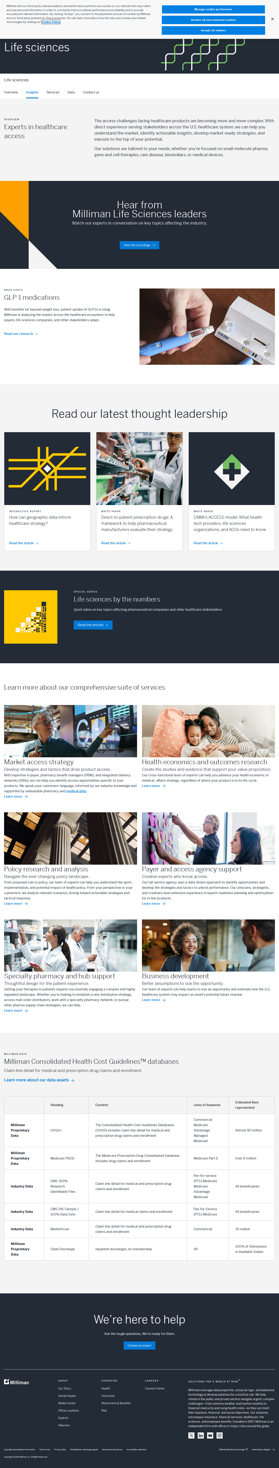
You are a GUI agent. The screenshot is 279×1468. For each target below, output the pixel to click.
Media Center (67, 1403)
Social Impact (67, 1396)
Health (106, 1388)
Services (53, 92)
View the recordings (137, 245)
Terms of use (44, 1449)
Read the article (21, 543)
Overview (11, 92)
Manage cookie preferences (213, 9)
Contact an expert (139, 1345)
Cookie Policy (51, 22)
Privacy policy (60, 1449)
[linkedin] (201, 1435)
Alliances (64, 1425)
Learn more (13, 796)
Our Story (64, 1388)
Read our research (18, 334)
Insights (32, 92)
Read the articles (91, 625)
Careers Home (154, 1388)
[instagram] (220, 1435)
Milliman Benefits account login (232, 1449)
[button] (47, 491)
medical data (76, 791)
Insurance (108, 1396)
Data (71, 92)
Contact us (91, 92)
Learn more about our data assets (36, 1080)
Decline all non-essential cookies (213, 20)
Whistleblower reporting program (84, 1449)
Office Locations (68, 1410)
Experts (63, 1418)
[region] (139, 19)
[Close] (272, 18)
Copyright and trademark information (19, 1449)
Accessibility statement (136, 1449)
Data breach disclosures (112, 1449)
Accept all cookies (213, 30)
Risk (104, 1410)
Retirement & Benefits (116, 1403)
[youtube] (210, 1435)
